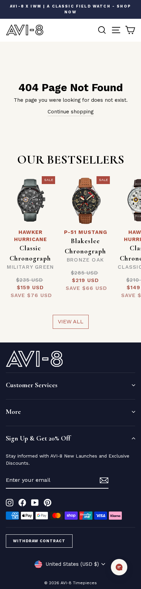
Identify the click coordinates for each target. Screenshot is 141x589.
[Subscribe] (104, 480)
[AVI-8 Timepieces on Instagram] (9, 503)
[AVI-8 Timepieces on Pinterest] (47, 503)
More (13, 412)
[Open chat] (119, 567)
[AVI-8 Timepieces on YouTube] (35, 503)
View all (71, 321)
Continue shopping (70, 112)
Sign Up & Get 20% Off (38, 438)
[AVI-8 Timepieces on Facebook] (22, 503)
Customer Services (31, 385)
